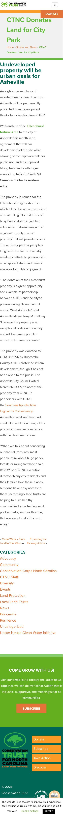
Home (10, 47)
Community (9, 565)
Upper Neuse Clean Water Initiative (28, 633)
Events (5, 589)
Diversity (7, 583)
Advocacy (8, 558)
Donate (51, 14)
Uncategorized (12, 626)
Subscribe (31, 708)
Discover (40, 767)
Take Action (42, 758)
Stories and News (26, 47)
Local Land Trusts (14, 602)
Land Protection (12, 595)
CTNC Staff (9, 577)
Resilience (8, 620)
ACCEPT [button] (49, 811)
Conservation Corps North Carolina (28, 571)
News (4, 608)
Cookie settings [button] (29, 810)
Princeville (8, 614)
